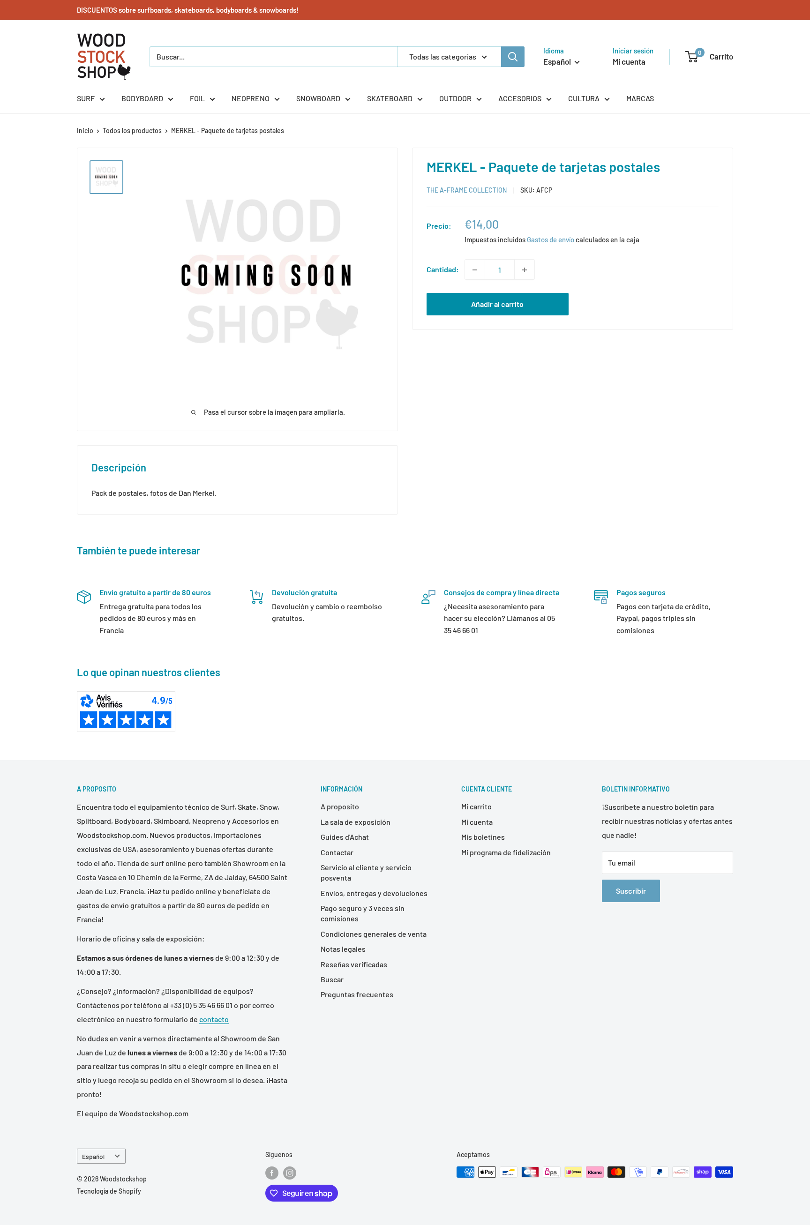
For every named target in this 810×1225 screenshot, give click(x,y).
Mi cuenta (629, 61)
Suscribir (631, 890)
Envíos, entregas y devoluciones (374, 893)
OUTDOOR (455, 98)
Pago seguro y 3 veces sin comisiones (363, 913)
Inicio (85, 130)
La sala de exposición (355, 821)
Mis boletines (483, 836)
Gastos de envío (550, 240)
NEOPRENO (251, 98)
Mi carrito (476, 806)
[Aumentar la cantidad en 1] (524, 270)
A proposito (340, 806)
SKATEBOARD (389, 98)
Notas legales (343, 948)
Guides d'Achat (345, 836)
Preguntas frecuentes (357, 994)
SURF (86, 98)
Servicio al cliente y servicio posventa (366, 872)
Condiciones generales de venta (374, 933)
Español (93, 1156)
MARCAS (640, 98)
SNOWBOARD (318, 98)
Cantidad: (443, 269)
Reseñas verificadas (354, 964)
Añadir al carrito (497, 304)
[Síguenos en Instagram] (289, 1173)
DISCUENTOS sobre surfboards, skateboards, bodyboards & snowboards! (188, 10)
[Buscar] (513, 56)
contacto (214, 1019)
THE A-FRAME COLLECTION (467, 190)
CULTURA (584, 98)
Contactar (337, 852)
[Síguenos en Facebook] (271, 1173)
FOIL (197, 98)
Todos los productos (132, 130)
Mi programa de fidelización (506, 852)
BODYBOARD (142, 98)
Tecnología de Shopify (109, 1191)
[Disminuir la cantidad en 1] (475, 270)
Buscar (332, 979)
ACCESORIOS (519, 98)
